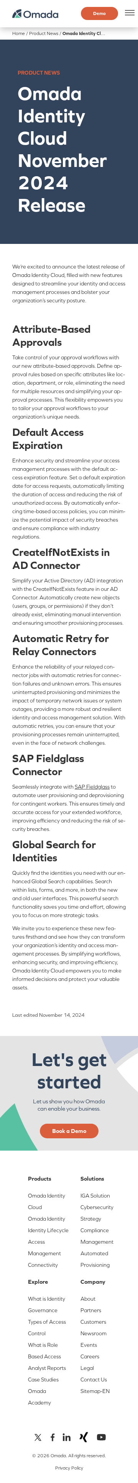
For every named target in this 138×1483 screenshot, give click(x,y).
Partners (90, 1310)
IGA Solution (95, 1196)
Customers (93, 1322)
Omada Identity (46, 1219)
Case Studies (43, 1379)
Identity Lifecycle (48, 1230)
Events (88, 1345)
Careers (89, 1356)
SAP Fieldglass (92, 787)
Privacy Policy (69, 1468)
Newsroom (93, 1333)
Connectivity (43, 1265)
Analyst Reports (47, 1368)
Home (18, 33)
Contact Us (93, 1379)
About (87, 1299)
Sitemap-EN (95, 1391)
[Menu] (128, 12)
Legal (87, 1368)
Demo (99, 13)
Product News (43, 33)
